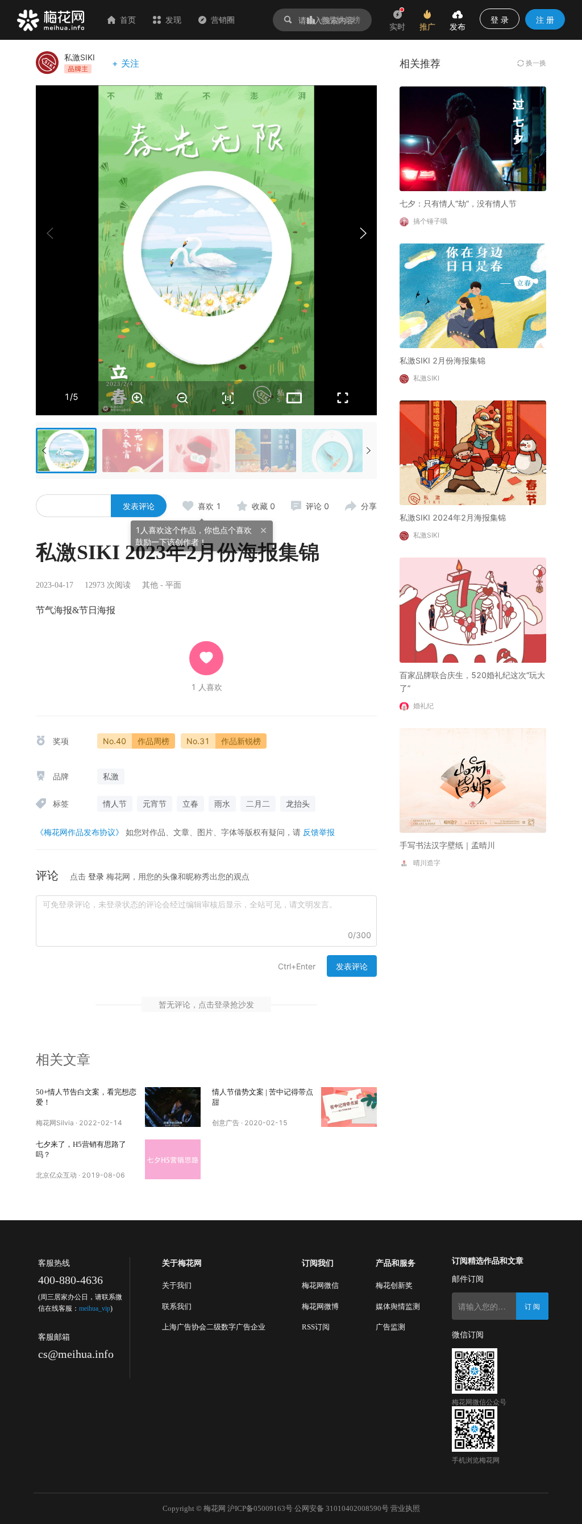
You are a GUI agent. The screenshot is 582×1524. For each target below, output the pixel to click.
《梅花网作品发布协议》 (79, 832)
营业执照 (405, 1508)
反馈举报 (319, 832)
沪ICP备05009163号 (260, 1508)
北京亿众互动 (56, 1175)
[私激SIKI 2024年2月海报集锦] (473, 452)
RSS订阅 (316, 1327)
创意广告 (225, 1122)
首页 (128, 19)
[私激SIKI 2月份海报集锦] (473, 295)
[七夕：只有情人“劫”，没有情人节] (473, 138)
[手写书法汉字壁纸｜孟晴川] (473, 779)
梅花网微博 (320, 1306)
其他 (150, 585)
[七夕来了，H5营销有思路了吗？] (173, 1159)
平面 (173, 585)
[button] (362, 233)
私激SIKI (79, 57)
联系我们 (177, 1306)
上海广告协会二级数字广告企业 (213, 1327)
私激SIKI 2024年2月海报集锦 (453, 517)
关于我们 (177, 1285)
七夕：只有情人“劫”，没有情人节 (458, 203)
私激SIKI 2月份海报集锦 (442, 360)
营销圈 (223, 19)
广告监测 (390, 1327)
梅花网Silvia (55, 1122)
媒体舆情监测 (398, 1306)
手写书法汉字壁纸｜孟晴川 (447, 845)
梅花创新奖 (394, 1285)
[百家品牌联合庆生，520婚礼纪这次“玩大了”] (473, 609)
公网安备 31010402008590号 (341, 1508)
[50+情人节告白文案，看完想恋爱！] (173, 1107)
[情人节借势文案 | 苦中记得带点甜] (349, 1107)
